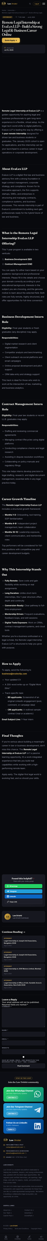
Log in (37, 4)
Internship (11, 10)
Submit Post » (8, 1216)
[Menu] (44, 3)
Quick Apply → (11, 40)
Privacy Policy (7, 1228)
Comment (7, 1006)
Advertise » (28, 1213)
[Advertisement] (23, 83)
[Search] (30, 4)
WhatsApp (13, 886)
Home (4, 10)
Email (5, 1039)
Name (5, 1030)
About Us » (7, 1210)
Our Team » (7, 1213)
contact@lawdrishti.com (14, 1147)
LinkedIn (13, 896)
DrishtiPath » (29, 1216)
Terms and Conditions (22, 1228)
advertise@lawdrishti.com (15, 1153)
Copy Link (13, 902)
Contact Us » (29, 1210)
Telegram (13, 891)
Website (5, 1048)
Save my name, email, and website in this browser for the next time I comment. (20, 1061)
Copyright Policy (36, 1228)
